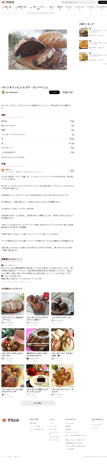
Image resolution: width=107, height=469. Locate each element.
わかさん (6, 394)
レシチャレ (95, 428)
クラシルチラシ (97, 425)
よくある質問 (69, 449)
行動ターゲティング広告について (75, 440)
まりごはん (32, 394)
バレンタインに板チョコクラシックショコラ (37, 390)
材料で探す (33, 423)
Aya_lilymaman (12, 92)
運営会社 (68, 426)
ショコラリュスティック (61, 317)
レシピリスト (54, 426)
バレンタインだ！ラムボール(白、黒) (62, 354)
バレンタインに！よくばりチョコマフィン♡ (12, 390)
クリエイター (90, 8)
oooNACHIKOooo (34, 358)
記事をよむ (60, 8)
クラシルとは (69, 423)
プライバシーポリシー (72, 432)
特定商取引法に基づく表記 (73, 443)
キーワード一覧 (54, 440)
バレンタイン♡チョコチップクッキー (12, 354)
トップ (52, 423)
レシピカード (69, 8)
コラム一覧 (53, 429)
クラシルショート (80, 8)
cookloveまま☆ (9, 358)
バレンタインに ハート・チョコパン (62, 390)
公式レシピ (52, 8)
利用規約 (68, 429)
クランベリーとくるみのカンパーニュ (12, 318)
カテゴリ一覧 (54, 437)
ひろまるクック (58, 358)
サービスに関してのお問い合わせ (75, 446)
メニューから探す (35, 426)
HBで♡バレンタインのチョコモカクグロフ (37, 354)
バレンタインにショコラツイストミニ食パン (37, 318)
